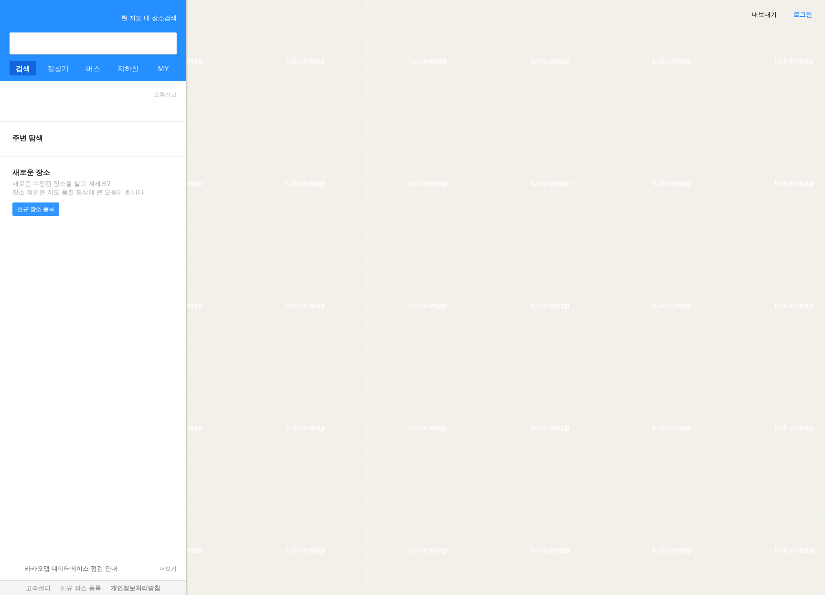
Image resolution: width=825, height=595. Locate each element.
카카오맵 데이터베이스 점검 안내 (71, 568)
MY (163, 68)
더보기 (168, 568)
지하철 (128, 68)
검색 (165, 43)
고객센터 (38, 588)
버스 (93, 68)
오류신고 (165, 94)
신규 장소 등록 (35, 209)
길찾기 (58, 68)
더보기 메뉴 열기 (13, 16)
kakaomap (49, 17)
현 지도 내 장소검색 (149, 17)
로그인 (802, 14)
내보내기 (764, 14)
